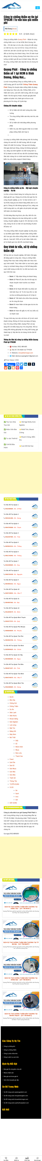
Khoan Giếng (14, 719)
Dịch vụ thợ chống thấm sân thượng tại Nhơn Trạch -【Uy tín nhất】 (21, 1014)
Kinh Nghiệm (14, 722)
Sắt (16, 800)
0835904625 (9, 649)
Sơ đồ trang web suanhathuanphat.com (16, 1103)
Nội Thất (13, 737)
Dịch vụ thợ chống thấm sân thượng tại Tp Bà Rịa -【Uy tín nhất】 (21, 943)
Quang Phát (22, 39)
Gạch (17, 793)
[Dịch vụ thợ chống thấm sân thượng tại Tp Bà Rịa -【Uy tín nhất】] (21, 930)
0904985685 (9, 659)
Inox (16, 797)
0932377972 (9, 621)
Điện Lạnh (13, 712)
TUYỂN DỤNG (14, 784)
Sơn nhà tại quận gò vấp (11, 1080)
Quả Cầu (12, 762)
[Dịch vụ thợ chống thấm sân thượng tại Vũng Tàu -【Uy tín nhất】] (21, 894)
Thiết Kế (13, 778)
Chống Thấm (14, 706)
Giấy (16, 741)
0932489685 (9, 509)
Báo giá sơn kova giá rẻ (11, 1076)
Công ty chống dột (9, 1046)
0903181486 (9, 518)
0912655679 (9, 612)
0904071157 (9, 668)
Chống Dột (13, 703)
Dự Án (12, 709)
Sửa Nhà (12, 775)
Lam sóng (13, 725)
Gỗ (16, 744)
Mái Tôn (12, 728)
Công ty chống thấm (10, 1050)
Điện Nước (13, 716)
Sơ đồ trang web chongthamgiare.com (16, 1095)
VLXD (11, 787)
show (14, 29)
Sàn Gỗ (12, 765)
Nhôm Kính (19, 747)
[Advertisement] (21, 394)
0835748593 (9, 593)
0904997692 (9, 602)
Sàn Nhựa (13, 769)
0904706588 (9, 527)
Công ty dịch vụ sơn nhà (11, 1057)
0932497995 (9, 537)
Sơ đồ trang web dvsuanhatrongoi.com (16, 1099)
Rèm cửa (18, 753)
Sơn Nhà (12, 772)
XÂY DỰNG (13, 803)
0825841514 (9, 546)
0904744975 (9, 677)
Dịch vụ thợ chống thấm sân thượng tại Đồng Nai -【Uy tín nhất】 (21, 979)
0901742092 (9, 555)
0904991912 (9, 584)
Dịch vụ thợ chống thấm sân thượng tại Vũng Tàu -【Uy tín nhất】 (21, 907)
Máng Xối (13, 731)
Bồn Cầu (12, 700)
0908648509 (9, 630)
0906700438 (9, 574)
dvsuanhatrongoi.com (25, 353)
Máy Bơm (13, 734)
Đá (16, 790)
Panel (11, 759)
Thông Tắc (13, 781)
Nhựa (17, 750)
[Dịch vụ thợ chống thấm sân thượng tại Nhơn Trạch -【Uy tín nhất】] (21, 1001)
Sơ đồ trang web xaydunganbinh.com (15, 1092)
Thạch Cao (19, 756)
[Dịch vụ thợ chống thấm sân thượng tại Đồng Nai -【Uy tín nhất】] (21, 965)
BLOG (11, 697)
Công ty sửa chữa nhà (10, 1053)
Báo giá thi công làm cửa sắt (12, 1069)
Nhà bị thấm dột (9, 1073)
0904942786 (9, 640)
